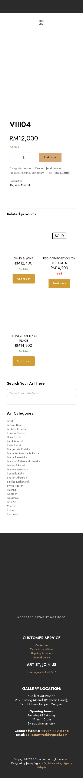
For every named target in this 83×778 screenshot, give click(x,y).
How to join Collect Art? (41, 672)
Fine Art (39, 168)
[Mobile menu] (77, 6)
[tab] (41, 181)
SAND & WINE (23, 258)
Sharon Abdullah (17, 478)
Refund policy (41, 657)
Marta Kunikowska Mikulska (23, 453)
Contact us (41, 645)
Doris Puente (14, 437)
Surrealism (38, 173)
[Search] (71, 393)
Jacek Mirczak (54, 168)
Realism (11, 510)
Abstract (29, 168)
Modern (14, 173)
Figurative (13, 498)
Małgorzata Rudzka (18, 449)
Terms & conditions (41, 649)
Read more (59, 283)
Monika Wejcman (17, 469)
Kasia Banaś (14, 445)
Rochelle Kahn (15, 473)
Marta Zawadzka (17, 457)
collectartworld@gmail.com (46, 734)
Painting (25, 173)
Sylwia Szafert (15, 486)
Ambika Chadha (17, 429)
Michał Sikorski (16, 465)
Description (16, 181)
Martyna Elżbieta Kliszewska (23, 461)
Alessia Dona (14, 425)
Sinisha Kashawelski (18, 482)
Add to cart (50, 157)
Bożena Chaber (16, 433)
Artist (10, 421)
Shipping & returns (42, 653)
